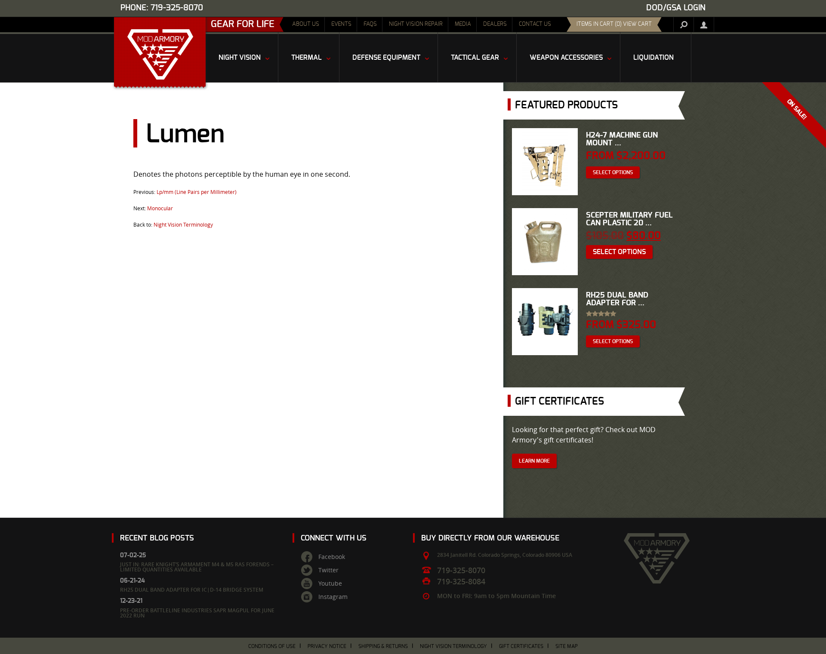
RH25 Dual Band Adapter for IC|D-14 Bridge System (191, 589)
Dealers (495, 24)
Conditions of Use (272, 646)
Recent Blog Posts (157, 538)
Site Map (566, 646)
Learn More (534, 461)
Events (341, 24)
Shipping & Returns (383, 646)
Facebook (331, 557)
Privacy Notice (327, 646)
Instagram (333, 597)
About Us (305, 24)
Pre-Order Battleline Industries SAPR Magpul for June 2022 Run (197, 613)
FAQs (370, 24)
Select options (613, 172)
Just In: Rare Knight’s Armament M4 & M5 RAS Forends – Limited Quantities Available (197, 567)
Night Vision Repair (416, 24)
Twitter (328, 570)
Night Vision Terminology (183, 224)
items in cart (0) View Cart (614, 24)
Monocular (160, 208)
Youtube (330, 583)
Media (463, 24)
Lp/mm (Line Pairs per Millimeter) (197, 191)
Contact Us (535, 24)
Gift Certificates (521, 646)
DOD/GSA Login (676, 8)
